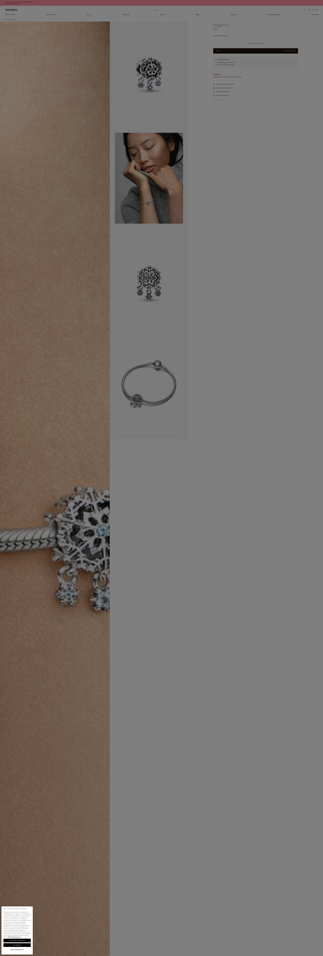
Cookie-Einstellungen (17, 949)
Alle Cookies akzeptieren (17, 940)
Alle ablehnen (17, 945)
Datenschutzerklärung (14, 937)
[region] (17, 930)
